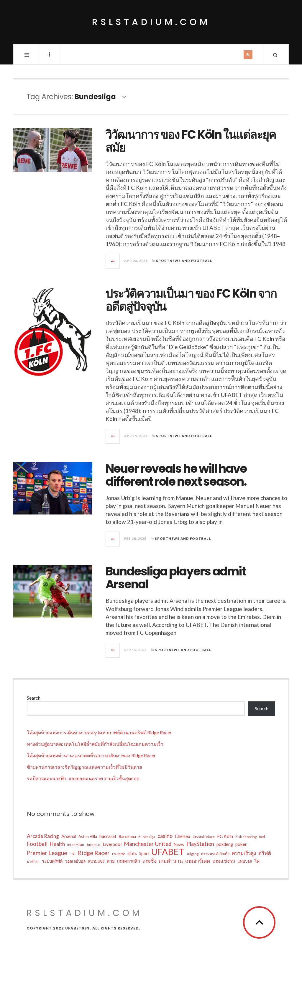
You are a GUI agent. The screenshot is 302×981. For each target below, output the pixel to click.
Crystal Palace (204, 836)
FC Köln (225, 836)
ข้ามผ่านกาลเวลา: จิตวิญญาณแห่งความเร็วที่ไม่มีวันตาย (84, 767)
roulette (118, 853)
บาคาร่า (33, 861)
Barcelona (127, 836)
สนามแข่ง (96, 861)
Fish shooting (246, 836)
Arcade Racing (43, 836)
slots (132, 853)
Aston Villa (87, 836)
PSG (73, 854)
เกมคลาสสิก (128, 861)
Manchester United (147, 844)
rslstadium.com (151, 22)
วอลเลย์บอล (75, 861)
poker (241, 844)
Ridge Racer (94, 852)
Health (57, 844)
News (179, 844)
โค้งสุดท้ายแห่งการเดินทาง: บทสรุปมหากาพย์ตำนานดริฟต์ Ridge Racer (99, 732)
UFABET (167, 851)
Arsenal (68, 836)
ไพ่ (257, 861)
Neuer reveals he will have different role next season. (176, 475)
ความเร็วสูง (244, 853)
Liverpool (112, 844)
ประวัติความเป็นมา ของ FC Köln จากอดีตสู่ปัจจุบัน (191, 300)
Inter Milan (75, 844)
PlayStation (200, 844)
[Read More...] (113, 261)
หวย (111, 861)
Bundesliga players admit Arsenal (176, 577)
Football (37, 843)
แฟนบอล (244, 861)
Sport (144, 853)
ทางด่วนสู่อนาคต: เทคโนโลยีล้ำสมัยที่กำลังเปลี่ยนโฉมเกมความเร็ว (95, 744)
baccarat (107, 836)
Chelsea (182, 836)
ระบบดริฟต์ (52, 861)
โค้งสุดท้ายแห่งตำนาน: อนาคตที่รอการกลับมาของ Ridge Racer (91, 755)
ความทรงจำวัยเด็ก (215, 853)
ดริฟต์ (264, 853)
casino (165, 836)
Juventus (93, 844)
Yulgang (192, 853)
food (262, 837)
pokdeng (224, 844)
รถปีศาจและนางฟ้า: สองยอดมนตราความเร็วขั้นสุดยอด (83, 778)
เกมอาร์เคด (197, 861)
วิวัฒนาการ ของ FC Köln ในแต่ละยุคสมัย (191, 141)
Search (33, 698)
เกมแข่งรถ (223, 861)
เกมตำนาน (171, 861)
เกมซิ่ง (149, 861)
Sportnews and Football (184, 261)
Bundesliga (146, 837)
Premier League (47, 852)
